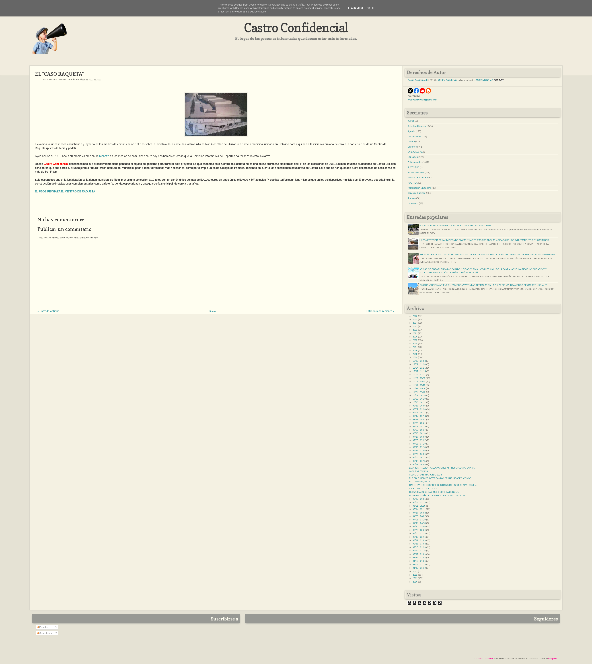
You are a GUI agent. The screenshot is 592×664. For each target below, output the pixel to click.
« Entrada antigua (48, 311)
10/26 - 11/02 (419, 392)
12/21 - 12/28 (419, 364)
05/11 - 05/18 (419, 506)
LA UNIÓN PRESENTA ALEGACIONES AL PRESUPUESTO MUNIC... (442, 468)
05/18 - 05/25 (419, 502)
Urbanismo (413, 203)
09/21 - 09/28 (419, 409)
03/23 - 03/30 (419, 530)
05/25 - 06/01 (419, 499)
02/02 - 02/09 (419, 554)
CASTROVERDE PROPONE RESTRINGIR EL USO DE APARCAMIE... (443, 485)
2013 (415, 571)
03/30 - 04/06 (419, 526)
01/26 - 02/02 (419, 557)
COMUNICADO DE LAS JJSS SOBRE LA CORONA (433, 492)
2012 (415, 575)
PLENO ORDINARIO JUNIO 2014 (425, 474)
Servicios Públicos (417, 193)
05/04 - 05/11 (419, 509)
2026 (415, 316)
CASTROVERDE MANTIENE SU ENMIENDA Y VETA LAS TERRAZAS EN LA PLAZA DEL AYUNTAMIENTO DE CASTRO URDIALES (483, 285)
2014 (415, 357)
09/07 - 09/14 (419, 416)
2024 (415, 323)
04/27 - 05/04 (419, 513)
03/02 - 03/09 (419, 540)
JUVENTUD (413, 167)
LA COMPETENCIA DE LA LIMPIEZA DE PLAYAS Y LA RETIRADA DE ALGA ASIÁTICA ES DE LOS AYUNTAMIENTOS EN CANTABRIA (484, 240)
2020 (415, 336)
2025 (415, 319)
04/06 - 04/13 (419, 523)
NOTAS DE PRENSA (418, 177)
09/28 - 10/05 (419, 405)
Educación (413, 157)
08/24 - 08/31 (419, 423)
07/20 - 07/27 (419, 440)
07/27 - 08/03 (419, 437)
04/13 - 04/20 (419, 519)
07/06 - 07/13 (419, 447)
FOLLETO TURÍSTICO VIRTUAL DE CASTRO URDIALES (437, 495)
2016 (415, 350)
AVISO (411, 121)
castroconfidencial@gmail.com (422, 99)
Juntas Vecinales (416, 172)
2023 (415, 326)
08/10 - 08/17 (419, 430)
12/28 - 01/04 (419, 361)
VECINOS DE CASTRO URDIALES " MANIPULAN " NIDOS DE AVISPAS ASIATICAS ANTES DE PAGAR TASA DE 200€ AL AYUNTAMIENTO (487, 254)
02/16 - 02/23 (419, 547)
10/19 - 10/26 (419, 395)
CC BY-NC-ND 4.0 (484, 80)
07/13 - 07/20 (419, 444)
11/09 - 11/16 (419, 385)
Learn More (356, 8)
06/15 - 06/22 (419, 457)
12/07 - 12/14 (419, 371)
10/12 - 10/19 (419, 399)
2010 (415, 582)
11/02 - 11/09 (419, 388)
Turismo (412, 198)
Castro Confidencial (296, 27)
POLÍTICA (412, 183)
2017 (415, 347)
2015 (415, 354)
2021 (415, 333)
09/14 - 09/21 (419, 412)
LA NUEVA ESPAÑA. (419, 471)
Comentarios (45, 633)
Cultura (411, 141)
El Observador (62, 79)
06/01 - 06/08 (419, 464)
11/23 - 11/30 (419, 378)
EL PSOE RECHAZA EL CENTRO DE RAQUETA (65, 191)
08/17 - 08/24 (419, 426)
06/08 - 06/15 (419, 461)
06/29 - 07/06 (419, 450)
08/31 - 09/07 (419, 419)
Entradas (43, 627)
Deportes (412, 147)
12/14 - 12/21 (419, 368)
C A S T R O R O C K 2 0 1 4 (423, 488)
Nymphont (552, 659)
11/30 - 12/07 (419, 374)
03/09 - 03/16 (419, 537)
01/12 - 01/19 (419, 564)
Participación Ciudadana (419, 188)
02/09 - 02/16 (419, 550)
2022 (415, 330)
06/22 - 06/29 (419, 454)
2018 (415, 343)
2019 (415, 340)
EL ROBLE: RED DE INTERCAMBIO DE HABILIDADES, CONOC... (441, 478)
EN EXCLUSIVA (415, 152)
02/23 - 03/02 (419, 543)
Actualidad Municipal (418, 126)
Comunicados (414, 136)
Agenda (411, 131)
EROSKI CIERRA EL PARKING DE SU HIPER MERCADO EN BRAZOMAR (455, 225)
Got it (371, 8)
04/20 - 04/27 (419, 516)
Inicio (212, 311)
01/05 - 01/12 (419, 568)
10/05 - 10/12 (419, 402)
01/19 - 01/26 (419, 561)
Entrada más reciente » (380, 311)
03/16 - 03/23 (419, 533)
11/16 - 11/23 (419, 381)
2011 (415, 578)
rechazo (104, 156)
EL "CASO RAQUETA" (420, 481)
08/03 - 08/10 (419, 433)
